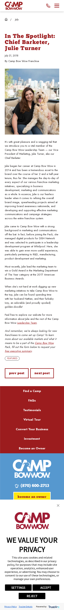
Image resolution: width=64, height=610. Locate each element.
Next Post (42, 373)
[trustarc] (53, 606)
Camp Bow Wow (44, 343)
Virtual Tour (32, 419)
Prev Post (16, 373)
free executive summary (18, 351)
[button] (58, 505)
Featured (12, 358)
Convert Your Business (32, 429)
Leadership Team (27, 323)
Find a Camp (32, 391)
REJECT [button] (32, 596)
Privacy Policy (10, 606)
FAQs (32, 400)
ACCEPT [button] (45, 588)
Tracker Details (25, 606)
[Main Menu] (56, 5)
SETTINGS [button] (18, 588)
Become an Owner (32, 448)
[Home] (14, 5)
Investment (32, 439)
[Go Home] (6, 19)
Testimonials (32, 410)
